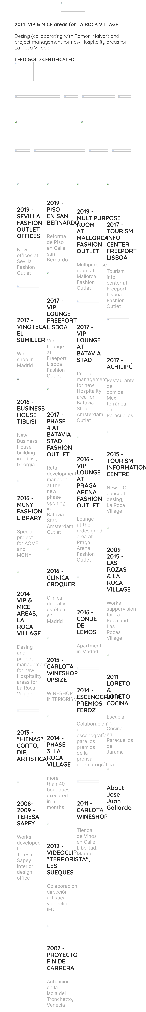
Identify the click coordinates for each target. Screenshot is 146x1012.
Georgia (26, 464)
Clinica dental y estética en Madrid (56, 609)
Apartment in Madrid (89, 648)
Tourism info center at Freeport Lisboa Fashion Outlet (117, 288)
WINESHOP (60, 693)
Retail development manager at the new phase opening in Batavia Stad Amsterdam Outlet (62, 500)
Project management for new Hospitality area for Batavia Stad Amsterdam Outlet (92, 397)
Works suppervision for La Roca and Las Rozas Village (121, 620)
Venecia (56, 1005)
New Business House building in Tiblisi (27, 446)
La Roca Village (116, 508)
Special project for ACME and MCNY (27, 543)
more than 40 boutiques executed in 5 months (58, 792)
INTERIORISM (62, 699)
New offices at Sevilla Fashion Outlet (27, 261)
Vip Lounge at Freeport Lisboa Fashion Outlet (57, 358)
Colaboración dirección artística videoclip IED (62, 897)
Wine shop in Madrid (25, 359)
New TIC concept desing (116, 493)
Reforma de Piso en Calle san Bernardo (57, 248)
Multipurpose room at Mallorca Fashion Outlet (92, 276)
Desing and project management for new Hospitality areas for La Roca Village (32, 670)
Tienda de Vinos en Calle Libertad (87, 839)
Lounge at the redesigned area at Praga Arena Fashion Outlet (89, 539)
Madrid (85, 853)
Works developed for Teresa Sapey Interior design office (29, 857)
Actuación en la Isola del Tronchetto (59, 990)
